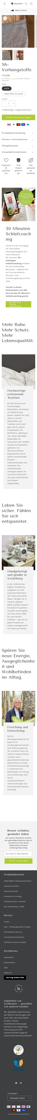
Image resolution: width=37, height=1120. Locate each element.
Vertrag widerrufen (15, 977)
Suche (6, 922)
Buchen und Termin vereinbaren (15, 304)
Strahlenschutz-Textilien (15, 901)
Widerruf (8, 973)
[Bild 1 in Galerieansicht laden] (7, 55)
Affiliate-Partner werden (15, 942)
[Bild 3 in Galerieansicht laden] (18, 55)
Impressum (9, 957)
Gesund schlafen (11, 886)
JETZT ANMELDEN (18, 861)
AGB (5, 967)
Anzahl (4, 99)
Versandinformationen (14, 937)
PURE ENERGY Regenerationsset (17, 881)
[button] (4, 3)
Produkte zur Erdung (13, 896)
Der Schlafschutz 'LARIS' (14, 906)
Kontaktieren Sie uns (13, 932)
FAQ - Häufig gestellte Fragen (17, 927)
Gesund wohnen (11, 891)
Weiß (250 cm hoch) (13, 94)
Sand (6, 88)
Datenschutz (9, 962)
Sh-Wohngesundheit (21, 1114)
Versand (13, 78)
